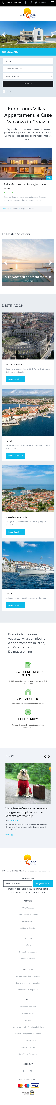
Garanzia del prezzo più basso (28, 1034)
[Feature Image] (28, 783)
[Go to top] (49, 1098)
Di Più (7, 834)
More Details (14, 379)
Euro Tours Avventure (28, 1054)
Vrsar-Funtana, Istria (16, 517)
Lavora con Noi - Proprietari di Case (28, 1027)
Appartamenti (28, 921)
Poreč (9, 440)
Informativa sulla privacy (28, 990)
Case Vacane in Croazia (28, 915)
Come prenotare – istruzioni (28, 983)
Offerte (28, 945)
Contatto (28, 1020)
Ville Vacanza (28, 908)
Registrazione (42, 883)
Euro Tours (13, 820)
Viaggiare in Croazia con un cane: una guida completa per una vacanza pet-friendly (26, 812)
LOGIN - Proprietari (28, 1040)
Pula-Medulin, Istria (16, 364)
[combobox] (28, 69)
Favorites (42, 3)
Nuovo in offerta (28, 959)
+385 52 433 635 (13, 3)
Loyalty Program (28, 1047)
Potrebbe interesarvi (28, 952)
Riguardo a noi (28, 1013)
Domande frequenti (28, 1007)
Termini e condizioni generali (28, 976)
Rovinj (9, 593)
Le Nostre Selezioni (28, 928)
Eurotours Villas (45, 871)
